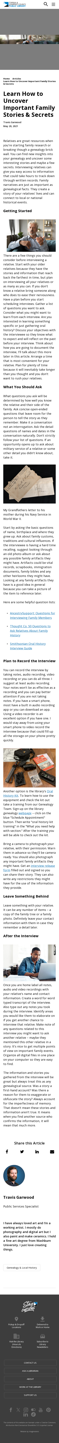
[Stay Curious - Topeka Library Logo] (29, 1307)
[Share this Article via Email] (52, 1151)
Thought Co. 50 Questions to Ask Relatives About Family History (30, 630)
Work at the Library (30, 1387)
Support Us (30, 1395)
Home (6, 78)
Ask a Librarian (30, 1370)
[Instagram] (25, 1410)
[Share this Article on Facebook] (6, 1151)
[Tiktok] (33, 1414)
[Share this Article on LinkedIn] (37, 1151)
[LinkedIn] (25, 1414)
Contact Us (30, 1362)
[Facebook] (10, 1410)
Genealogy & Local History (22, 1267)
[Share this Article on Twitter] (22, 1151)
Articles (16, 78)
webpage (25, 813)
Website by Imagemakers (29, 1431)
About (30, 1379)
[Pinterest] (48, 1410)
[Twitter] (18, 1410)
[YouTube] (40, 1410)
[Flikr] (33, 1410)
